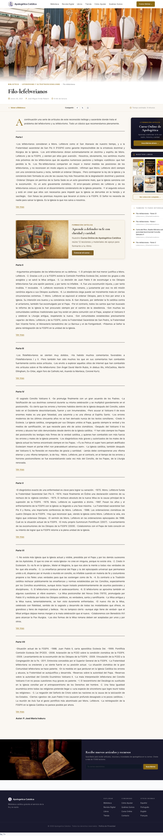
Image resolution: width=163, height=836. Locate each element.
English (143, 811)
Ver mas (20, 207)
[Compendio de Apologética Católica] (138, 167)
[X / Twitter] (82, 108)
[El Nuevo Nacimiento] (138, 184)
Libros (79, 4)
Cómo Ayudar (100, 4)
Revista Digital (68, 4)
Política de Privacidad (107, 826)
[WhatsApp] (88, 108)
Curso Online (126, 811)
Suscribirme (150, 767)
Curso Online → (145, 4)
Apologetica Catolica (23, 799)
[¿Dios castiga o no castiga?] (150, 184)
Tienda (88, 4)
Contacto (125, 815)
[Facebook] (77, 108)
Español (143, 803)
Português (144, 807)
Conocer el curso (83, 253)
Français (143, 815)
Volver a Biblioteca (18, 108)
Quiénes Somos (116, 4)
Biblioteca (55, 4)
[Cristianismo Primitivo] (150, 167)
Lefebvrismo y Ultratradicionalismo (41, 84)
